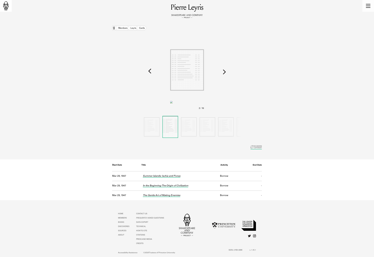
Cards (142, 28)
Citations (140, 235)
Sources (122, 231)
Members (123, 28)
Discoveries (123, 226)
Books (121, 222)
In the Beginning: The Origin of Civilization (165, 186)
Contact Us (141, 214)
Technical (141, 226)
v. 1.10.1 (253, 250)
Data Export (142, 222)
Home (113, 28)
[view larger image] (187, 74)
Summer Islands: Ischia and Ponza (161, 176)
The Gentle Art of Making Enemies (161, 195)
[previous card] (85, 73)
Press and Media (144, 239)
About (121, 235)
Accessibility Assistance (127, 253)
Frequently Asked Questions (150, 218)
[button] (368, 6)
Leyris (133, 28)
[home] (6, 6)
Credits (139, 243)
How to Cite (141, 231)
